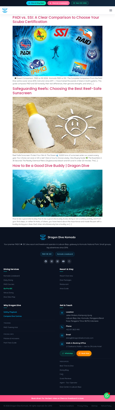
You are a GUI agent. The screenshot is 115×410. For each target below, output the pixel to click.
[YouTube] (63, 261)
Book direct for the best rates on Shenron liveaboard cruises (57, 398)
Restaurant (64, 284)
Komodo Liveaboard (12, 276)
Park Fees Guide (10, 343)
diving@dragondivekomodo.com (79, 338)
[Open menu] (110, 10)
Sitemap (94, 406)
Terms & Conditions (66, 406)
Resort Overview (66, 276)
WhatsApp (69, 353)
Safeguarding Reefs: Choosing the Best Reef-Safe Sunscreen (57, 90)
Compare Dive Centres (13, 316)
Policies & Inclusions (11, 338)
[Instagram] (51, 261)
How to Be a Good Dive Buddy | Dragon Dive (51, 165)
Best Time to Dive (67, 366)
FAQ (61, 374)
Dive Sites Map (9, 297)
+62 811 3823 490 (73, 329)
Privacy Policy (82, 406)
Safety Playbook (10, 312)
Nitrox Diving (8, 293)
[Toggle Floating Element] (107, 396)
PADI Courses (9, 284)
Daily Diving (8, 280)
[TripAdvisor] (69, 261)
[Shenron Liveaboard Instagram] (57, 261)
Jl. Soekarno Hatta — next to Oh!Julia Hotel (84, 346)
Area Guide (64, 288)
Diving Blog (64, 370)
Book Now (85, 353)
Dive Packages (65, 280)
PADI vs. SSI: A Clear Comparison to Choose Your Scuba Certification (56, 19)
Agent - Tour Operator (68, 383)
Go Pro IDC (8, 288)
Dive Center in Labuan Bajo (70, 387)
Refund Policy (106, 406)
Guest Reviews (65, 378)
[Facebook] (46, 261)
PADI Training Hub (11, 327)
